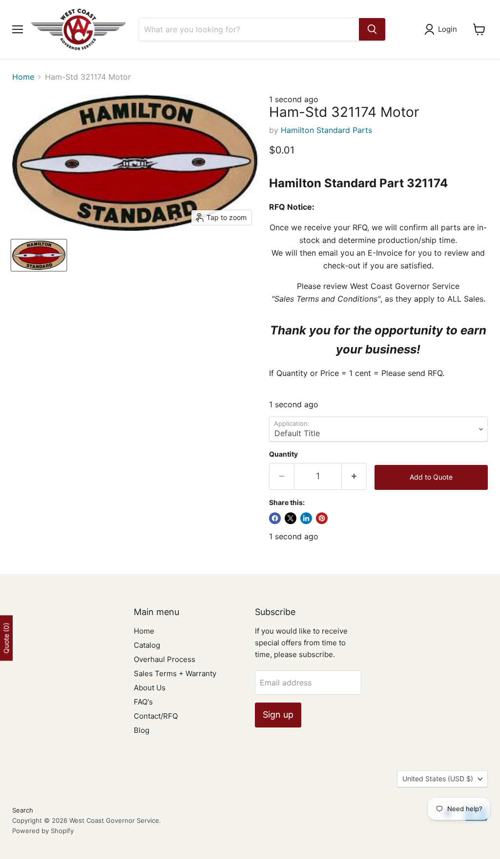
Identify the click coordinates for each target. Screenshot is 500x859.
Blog (141, 730)
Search (22, 810)
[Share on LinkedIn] (306, 518)
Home (23, 76)
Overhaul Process (164, 659)
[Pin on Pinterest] (322, 518)
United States (437, 778)
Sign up (278, 714)
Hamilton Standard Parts (326, 130)
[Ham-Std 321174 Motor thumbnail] (38, 255)
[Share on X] (290, 518)
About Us (150, 687)
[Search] (372, 29)
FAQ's (143, 701)
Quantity (283, 454)
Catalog (147, 645)
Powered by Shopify (43, 831)
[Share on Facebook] (275, 518)
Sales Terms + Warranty (175, 673)
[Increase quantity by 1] (354, 476)
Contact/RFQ (156, 716)
